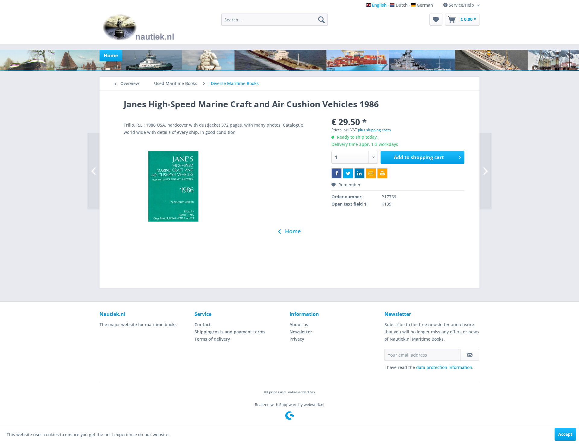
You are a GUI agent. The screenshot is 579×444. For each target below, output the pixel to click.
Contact (203, 324)
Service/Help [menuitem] (461, 5)
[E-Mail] (371, 173)
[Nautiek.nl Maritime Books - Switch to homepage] (140, 27)
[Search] (321, 20)
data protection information (444, 367)
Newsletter (301, 332)
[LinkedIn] (359, 173)
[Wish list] (435, 20)
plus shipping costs (374, 129)
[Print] (382, 173)
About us (299, 324)
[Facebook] (336, 173)
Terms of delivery (212, 339)
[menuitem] (274, 20)
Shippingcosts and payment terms (230, 332)
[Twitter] (348, 173)
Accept (565, 434)
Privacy (297, 339)
